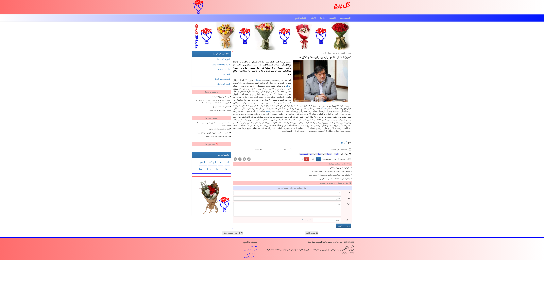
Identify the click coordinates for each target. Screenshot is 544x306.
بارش (202, 162)
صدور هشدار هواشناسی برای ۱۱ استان (217, 136)
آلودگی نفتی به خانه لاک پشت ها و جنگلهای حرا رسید (333, 178)
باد (221, 162)
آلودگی (212, 162)
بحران (257, 80)
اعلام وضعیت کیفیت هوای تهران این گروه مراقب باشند (212, 132)
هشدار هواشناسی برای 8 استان (220, 110)
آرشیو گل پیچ (252, 253)
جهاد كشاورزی (306, 154)
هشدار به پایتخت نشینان (221, 106)
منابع (268, 111)
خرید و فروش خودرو (221, 64)
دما (217, 169)
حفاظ (312, 18)
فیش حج (226, 74)
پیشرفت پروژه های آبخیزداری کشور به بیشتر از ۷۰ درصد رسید (329, 175)
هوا (321, 18)
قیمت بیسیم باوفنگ (222, 79)
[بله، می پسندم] (318, 159)
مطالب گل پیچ (299, 18)
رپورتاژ (209, 169)
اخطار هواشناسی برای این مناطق (340, 167)
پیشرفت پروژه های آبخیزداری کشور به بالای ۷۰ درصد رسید (331, 171)
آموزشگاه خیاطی (223, 59)
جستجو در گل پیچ (250, 256)
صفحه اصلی (344, 18)
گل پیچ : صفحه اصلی (232, 233)
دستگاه (324, 108)
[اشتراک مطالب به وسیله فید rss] (244, 159)
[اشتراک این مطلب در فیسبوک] (240, 159)
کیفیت (331, 18)
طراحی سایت (224, 69)
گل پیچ (344, 142)
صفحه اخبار (311, 233)
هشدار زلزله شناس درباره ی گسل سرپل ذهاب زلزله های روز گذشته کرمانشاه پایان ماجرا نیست (213, 101)
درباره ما (254, 246)
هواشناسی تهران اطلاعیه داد (221, 96)
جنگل (288, 86)
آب (257, 111)
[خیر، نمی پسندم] (306, 159)
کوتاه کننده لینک (223, 84)
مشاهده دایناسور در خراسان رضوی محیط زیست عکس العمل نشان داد (212, 124)
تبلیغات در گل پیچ (250, 249)
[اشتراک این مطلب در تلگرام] (249, 159)
